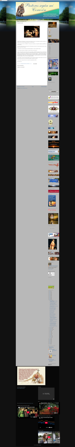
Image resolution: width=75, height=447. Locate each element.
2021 (50, 296)
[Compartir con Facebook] (35, 63)
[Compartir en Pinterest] (36, 63)
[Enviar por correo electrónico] (33, 63)
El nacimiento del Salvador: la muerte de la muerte (53, 303)
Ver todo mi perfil (50, 269)
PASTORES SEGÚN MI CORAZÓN (25, 63)
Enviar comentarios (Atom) (24, 88)
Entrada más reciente (20, 86)
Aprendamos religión (51, 347)
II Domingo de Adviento (52, 318)
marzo (50, 335)
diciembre (51, 300)
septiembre (51, 329)
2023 (50, 294)
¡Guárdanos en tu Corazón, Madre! (54, 355)
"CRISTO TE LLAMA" (52, 349)
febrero (51, 336)
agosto (51, 330)
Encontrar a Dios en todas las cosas (28, 403)
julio (50, 331)
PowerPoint (21, 403)
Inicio (33, 86)
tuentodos (50, 354)
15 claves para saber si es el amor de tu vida (54, 351)
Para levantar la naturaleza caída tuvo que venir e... (54, 306)
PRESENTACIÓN (25, 19)
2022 (50, 295)
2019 (50, 298)
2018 (50, 299)
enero (50, 337)
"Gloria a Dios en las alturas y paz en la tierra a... (53, 304)
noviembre (51, 327)
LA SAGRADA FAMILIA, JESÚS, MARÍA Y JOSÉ (53, 301)
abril (50, 334)
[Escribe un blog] (34, 63)
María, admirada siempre (53, 307)
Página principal (19, 19)
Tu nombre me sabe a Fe (53, 322)
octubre (51, 328)
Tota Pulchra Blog (51, 359)
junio (50, 332)
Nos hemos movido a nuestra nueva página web (52, 360)
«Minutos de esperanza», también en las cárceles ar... (53, 317)
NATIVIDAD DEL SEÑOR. (53, 308)
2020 (50, 297)
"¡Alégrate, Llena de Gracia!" (53, 321)
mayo (50, 333)
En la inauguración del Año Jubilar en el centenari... (53, 323)
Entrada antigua (43, 86)
